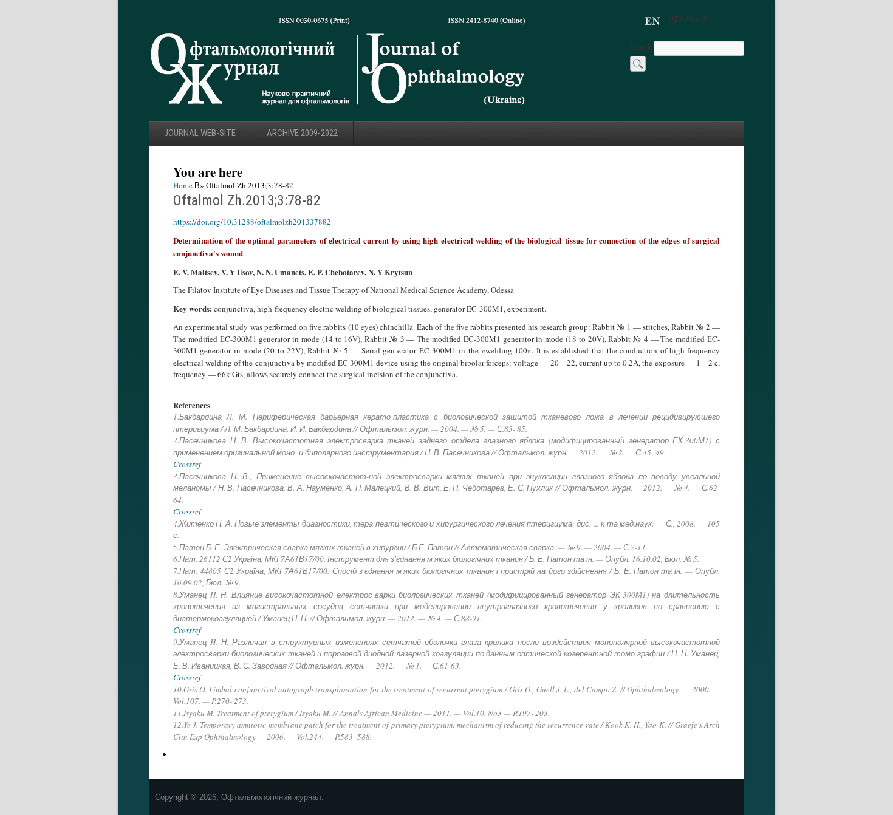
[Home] (339, 108)
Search (642, 46)
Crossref (187, 464)
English (652, 21)
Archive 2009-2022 (302, 133)
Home (183, 185)
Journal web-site (200, 133)
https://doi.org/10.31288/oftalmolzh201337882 (252, 221)
